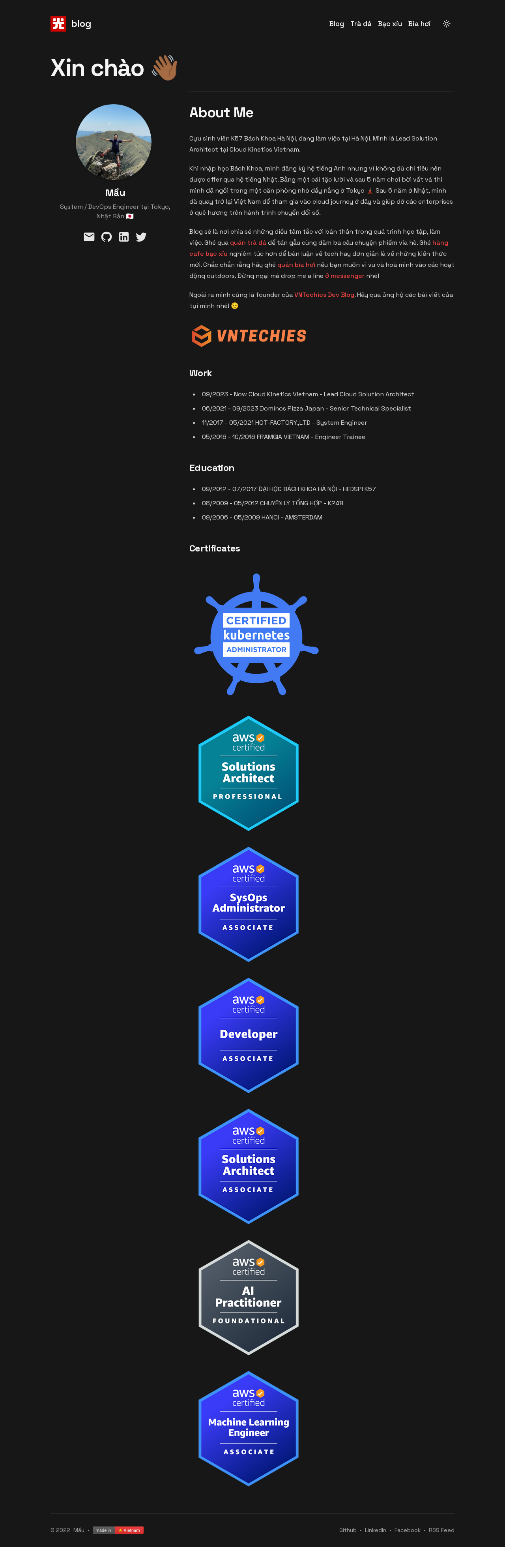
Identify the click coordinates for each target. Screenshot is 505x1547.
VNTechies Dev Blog (324, 295)
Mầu (78, 1530)
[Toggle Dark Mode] (446, 23)
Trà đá (361, 23)
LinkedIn (375, 1530)
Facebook (408, 1530)
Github (348, 1530)
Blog (336, 23)
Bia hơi (419, 23)
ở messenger (345, 276)
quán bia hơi (296, 265)
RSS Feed (441, 1530)
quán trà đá (248, 242)
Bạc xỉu (390, 23)
